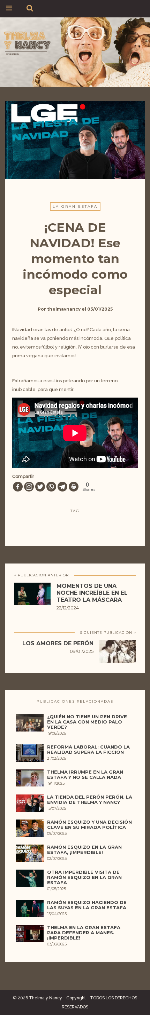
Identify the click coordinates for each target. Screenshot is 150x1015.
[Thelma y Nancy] (75, 41)
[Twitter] (40, 486)
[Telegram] (62, 486)
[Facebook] (18, 486)
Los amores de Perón (57, 643)
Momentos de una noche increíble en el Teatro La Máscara (92, 593)
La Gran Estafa (75, 206)
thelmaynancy (64, 309)
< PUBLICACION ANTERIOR (41, 575)
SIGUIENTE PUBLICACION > (108, 632)
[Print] (73, 486)
